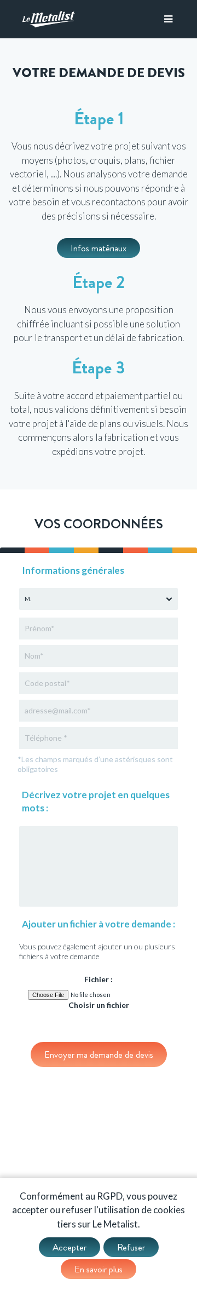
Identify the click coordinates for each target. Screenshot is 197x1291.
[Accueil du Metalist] (48, 19)
